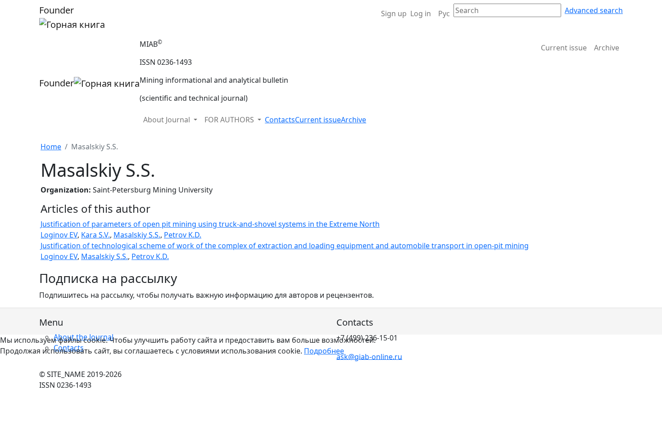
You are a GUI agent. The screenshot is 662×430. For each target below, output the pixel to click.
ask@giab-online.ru (369, 356)
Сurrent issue (564, 48)
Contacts (280, 120)
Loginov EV (59, 235)
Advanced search (594, 10)
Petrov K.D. (182, 235)
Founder (56, 10)
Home (51, 147)
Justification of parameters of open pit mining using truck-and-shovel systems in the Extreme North (210, 224)
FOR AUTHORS (230, 120)
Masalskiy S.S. (136, 235)
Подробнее (324, 351)
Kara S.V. (95, 235)
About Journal (167, 120)
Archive (606, 48)
